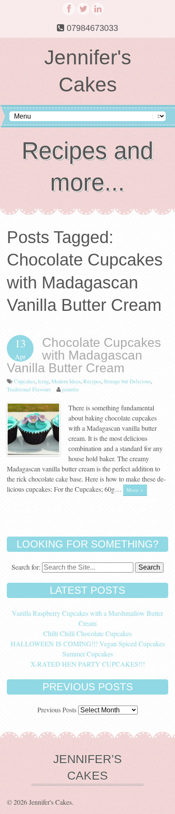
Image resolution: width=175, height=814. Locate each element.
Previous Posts (56, 709)
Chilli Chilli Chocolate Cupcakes (87, 633)
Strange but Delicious (127, 381)
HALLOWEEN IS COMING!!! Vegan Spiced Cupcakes (88, 643)
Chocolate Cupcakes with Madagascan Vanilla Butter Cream (84, 355)
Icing (43, 381)
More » (135, 490)
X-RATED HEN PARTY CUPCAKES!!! (88, 663)
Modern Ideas (66, 381)
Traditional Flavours (29, 389)
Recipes (92, 381)
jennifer (70, 389)
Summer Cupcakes (87, 653)
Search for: (25, 566)
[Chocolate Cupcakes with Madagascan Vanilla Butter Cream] (33, 453)
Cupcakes (24, 381)
